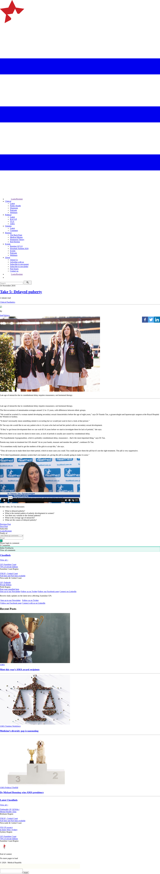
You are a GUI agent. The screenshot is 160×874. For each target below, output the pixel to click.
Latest (12, 203)
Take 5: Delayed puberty (21, 291)
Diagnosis (14, 208)
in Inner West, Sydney (9, 830)
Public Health (15, 206)
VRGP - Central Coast (9, 573)
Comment (14, 230)
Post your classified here (9, 589)
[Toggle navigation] (3, 33)
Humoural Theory (17, 239)
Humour (8, 233)
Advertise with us (17, 262)
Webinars (13, 212)
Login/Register (17, 199)
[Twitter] (151, 320)
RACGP (13, 219)
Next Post (4, 526)
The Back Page (16, 235)
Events (7, 244)
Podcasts (13, 210)
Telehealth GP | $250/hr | (10, 809)
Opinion (8, 226)
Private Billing (5, 585)
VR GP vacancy (6, 827)
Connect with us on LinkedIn (33, 603)
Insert (26, 873)
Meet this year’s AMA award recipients (20, 669)
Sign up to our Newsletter (10, 591)
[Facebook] (145, 320)
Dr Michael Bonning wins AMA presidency (22, 792)
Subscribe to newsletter (19, 266)
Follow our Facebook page (48, 591)
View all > (4, 560)
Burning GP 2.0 (16, 246)
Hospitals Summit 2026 (19, 248)
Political (8, 215)
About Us (14, 260)
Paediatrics (11, 302)
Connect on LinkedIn (68, 591)
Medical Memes (16, 237)
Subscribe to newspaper (19, 264)
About (7, 257)
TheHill (15, 787)
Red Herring (15, 242)
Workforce (16, 726)
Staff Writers (5, 315)
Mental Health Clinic (8, 812)
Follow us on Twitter (29, 591)
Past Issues (14, 269)
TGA (12, 221)
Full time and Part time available (12, 576)
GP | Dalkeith (5, 582)
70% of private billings (9, 567)
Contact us (14, 271)
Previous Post (5, 524)
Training (8, 726)
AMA (12, 224)
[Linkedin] (157, 320)
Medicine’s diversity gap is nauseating (19, 731)
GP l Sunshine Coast (8, 564)
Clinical (8, 201)
